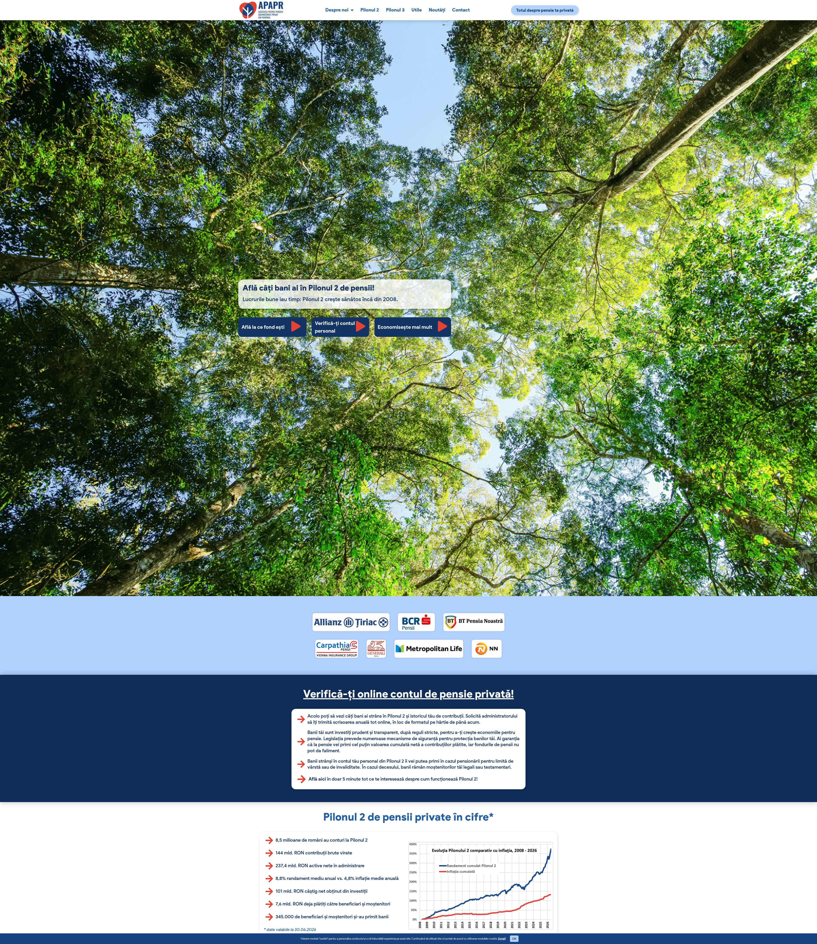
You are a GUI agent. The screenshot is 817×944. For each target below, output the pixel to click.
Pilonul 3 (395, 10)
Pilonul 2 (369, 10)
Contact (461, 10)
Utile (416, 10)
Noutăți (437, 10)
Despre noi (337, 10)
